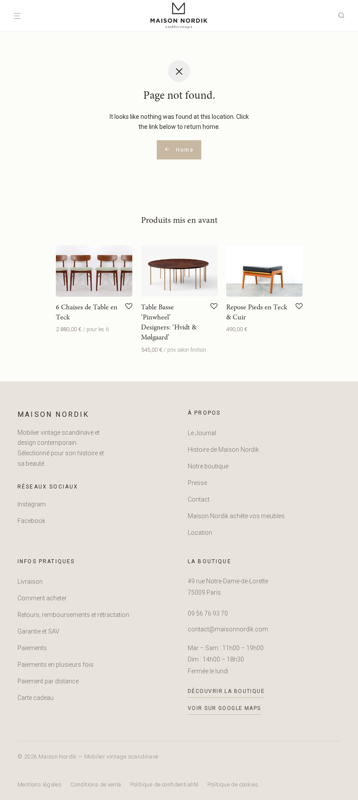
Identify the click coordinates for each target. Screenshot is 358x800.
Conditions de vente (95, 784)
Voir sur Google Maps (224, 708)
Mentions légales (39, 784)
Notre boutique (208, 466)
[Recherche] (344, 16)
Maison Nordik (53, 414)
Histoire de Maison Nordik (223, 449)
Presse (197, 482)
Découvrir (66, 329)
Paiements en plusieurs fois (55, 664)
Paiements (32, 647)
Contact (199, 499)
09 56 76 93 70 (208, 613)
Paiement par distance (48, 681)
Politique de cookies (232, 784)
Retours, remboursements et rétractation (73, 614)
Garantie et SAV (38, 631)
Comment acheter (42, 598)
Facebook (31, 520)
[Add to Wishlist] (128, 307)
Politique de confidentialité (164, 784)
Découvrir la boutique (226, 691)
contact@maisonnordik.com (228, 629)
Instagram (31, 504)
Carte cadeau (35, 697)
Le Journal (202, 432)
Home (183, 150)
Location (200, 532)
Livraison (30, 581)
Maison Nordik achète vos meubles (236, 516)
